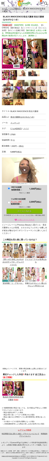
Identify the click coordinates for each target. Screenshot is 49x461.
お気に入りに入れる (26, 219)
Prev (5, 54)
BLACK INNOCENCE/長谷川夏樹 (13, 398)
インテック (15, 122)
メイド (26, 128)
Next (44, 54)
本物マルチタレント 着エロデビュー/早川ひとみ (36, 284)
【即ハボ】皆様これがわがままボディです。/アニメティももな (13, 262)
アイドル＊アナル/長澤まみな (36, 260)
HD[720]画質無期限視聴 (16, 188)
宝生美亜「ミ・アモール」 (13, 283)
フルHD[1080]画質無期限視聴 (18, 201)
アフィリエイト (25, 436)
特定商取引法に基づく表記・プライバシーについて (20, 433)
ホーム (5, 8)
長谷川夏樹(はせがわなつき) (22, 117)
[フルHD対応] (15, 8)
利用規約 (44, 433)
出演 (5, 116)
